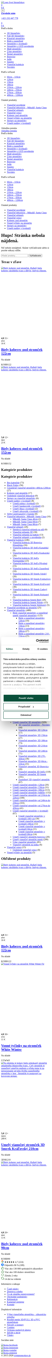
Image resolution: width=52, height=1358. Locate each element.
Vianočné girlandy (15, 110)
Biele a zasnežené (15, 41)
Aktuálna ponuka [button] (9, 131)
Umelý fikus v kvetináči (24, 508)
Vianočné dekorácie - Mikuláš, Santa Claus (26, 516)
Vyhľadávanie (35, 256)
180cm (10, 84)
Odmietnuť (26, 715)
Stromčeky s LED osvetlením (20, 46)
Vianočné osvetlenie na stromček (22, 607)
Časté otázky (13, 1289)
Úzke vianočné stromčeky (24, 842)
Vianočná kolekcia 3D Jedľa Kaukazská (31, 553)
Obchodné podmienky (17, 1296)
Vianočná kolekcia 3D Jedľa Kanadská (30, 548)
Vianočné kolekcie (15, 64)
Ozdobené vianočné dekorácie (21, 495)
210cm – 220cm (14, 87)
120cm (10, 79)
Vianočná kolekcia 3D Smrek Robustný (31, 594)
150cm (10, 82)
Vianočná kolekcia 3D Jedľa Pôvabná (30, 563)
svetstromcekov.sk (22, 1355)
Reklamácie (12, 1299)
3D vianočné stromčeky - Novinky (34, 725)
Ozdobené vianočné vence (25, 850)
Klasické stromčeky (16, 38)
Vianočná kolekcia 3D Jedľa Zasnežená (31, 568)
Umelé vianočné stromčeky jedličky (29, 792)
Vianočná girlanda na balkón (26, 535)
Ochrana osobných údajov (19, 1330)
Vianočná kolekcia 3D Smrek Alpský (30, 574)
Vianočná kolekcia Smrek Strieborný (29, 605)
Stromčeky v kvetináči (17, 43)
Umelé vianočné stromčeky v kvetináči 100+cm (31, 817)
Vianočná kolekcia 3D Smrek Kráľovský (31, 584)
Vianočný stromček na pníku (26, 844)
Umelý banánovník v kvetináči (27, 506)
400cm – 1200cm (15, 95)
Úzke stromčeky (14, 51)
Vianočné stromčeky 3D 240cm (32, 751)
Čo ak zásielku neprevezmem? (21, 1294)
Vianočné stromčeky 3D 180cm (32, 740)
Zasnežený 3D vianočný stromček (34, 779)
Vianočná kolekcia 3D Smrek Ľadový (30, 589)
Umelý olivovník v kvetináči (26, 511)
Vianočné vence (14, 113)
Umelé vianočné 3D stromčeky (27, 722)
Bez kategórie (13, 482)
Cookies (10, 1327)
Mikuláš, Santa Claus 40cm (25, 519)
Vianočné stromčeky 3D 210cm (32, 745)
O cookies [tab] (42, 649)
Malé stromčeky (14, 49)
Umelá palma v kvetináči (24, 503)
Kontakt (10, 1304)
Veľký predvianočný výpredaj (20, 514)
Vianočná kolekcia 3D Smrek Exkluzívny (32, 579)
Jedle (9, 59)
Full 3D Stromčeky (15, 36)
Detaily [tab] (26, 649)
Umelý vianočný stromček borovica (29, 837)
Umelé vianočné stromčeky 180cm (28, 790)
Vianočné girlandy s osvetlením (27, 537)
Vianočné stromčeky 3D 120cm (32, 730)
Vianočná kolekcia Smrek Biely (27, 600)
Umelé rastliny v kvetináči (19, 123)
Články (10, 1335)
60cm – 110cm (13, 77)
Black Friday (13, 485)
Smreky (10, 62)
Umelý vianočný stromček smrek (28, 839)
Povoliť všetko (26, 698)
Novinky (11, 67)
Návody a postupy (15, 1325)
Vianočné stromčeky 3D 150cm (32, 735)
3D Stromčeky (13, 33)
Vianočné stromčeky (16, 610)
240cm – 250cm (14, 90)
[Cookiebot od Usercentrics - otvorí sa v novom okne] (37, 641)
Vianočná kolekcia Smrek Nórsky (28, 602)
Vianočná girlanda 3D (23, 532)
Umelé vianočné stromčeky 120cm (28, 785)
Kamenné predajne (15, 1302)
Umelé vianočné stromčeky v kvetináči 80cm (31, 832)
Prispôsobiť (24, 706)
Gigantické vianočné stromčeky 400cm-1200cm (29, 488)
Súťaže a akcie (13, 1332)
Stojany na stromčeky (17, 120)
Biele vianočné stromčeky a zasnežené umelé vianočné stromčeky (30, 614)
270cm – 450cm (14, 92)
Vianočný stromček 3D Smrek (32, 774)
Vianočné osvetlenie (16, 105)
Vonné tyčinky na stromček (19, 118)
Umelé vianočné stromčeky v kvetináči (30, 811)
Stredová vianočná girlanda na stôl (28, 529)
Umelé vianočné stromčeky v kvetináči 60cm (31, 827)
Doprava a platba (15, 1291)
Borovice (11, 56)
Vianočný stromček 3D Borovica (33, 766)
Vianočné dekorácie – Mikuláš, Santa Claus (27, 107)
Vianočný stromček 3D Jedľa (31, 772)
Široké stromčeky (15, 54)
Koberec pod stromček (17, 115)
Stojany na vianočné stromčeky (21, 498)
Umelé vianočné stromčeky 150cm (28, 787)
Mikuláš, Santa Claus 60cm (25, 521)
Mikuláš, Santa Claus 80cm (25, 524)
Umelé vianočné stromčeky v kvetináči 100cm (31, 822)
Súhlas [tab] (9, 649)
